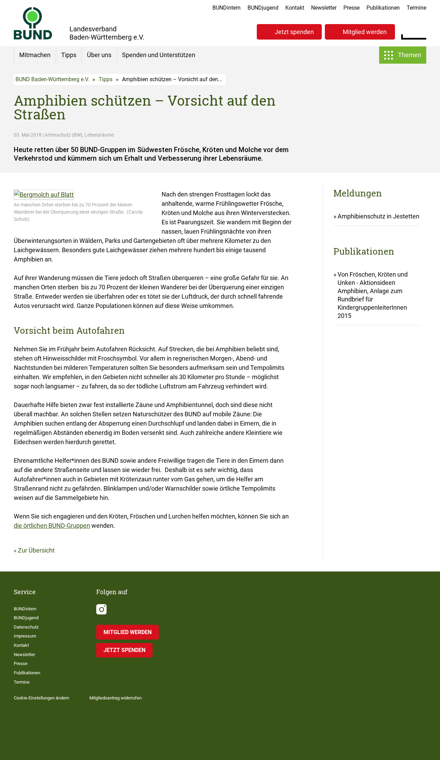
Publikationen (383, 7)
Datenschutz (26, 627)
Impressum (25, 636)
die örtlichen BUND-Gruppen (52, 525)
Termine (416, 7)
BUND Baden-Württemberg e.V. (52, 79)
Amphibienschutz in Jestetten (378, 216)
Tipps (68, 54)
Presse (351, 7)
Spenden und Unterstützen (158, 54)
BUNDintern (226, 7)
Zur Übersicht (36, 550)
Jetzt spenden (294, 31)
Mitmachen (35, 54)
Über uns (99, 54)
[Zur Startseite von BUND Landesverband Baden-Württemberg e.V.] (33, 23)
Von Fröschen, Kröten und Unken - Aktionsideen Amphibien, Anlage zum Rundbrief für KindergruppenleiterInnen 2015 (373, 295)
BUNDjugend (263, 7)
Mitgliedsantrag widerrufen (115, 697)
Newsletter (324, 7)
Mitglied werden (365, 31)
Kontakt (294, 7)
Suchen (421, 31)
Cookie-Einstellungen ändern (41, 697)
